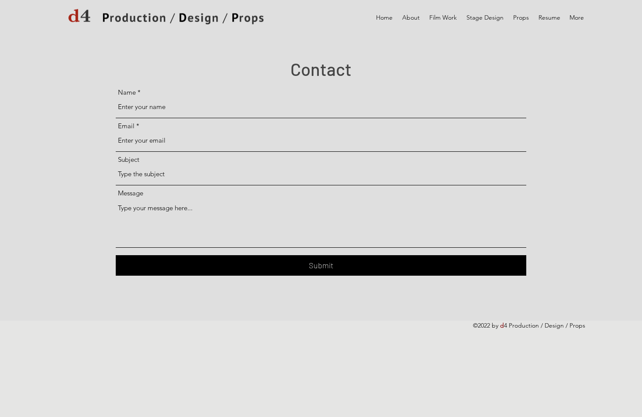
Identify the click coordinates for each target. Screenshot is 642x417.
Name (127, 92)
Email (126, 126)
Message (130, 193)
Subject (128, 159)
